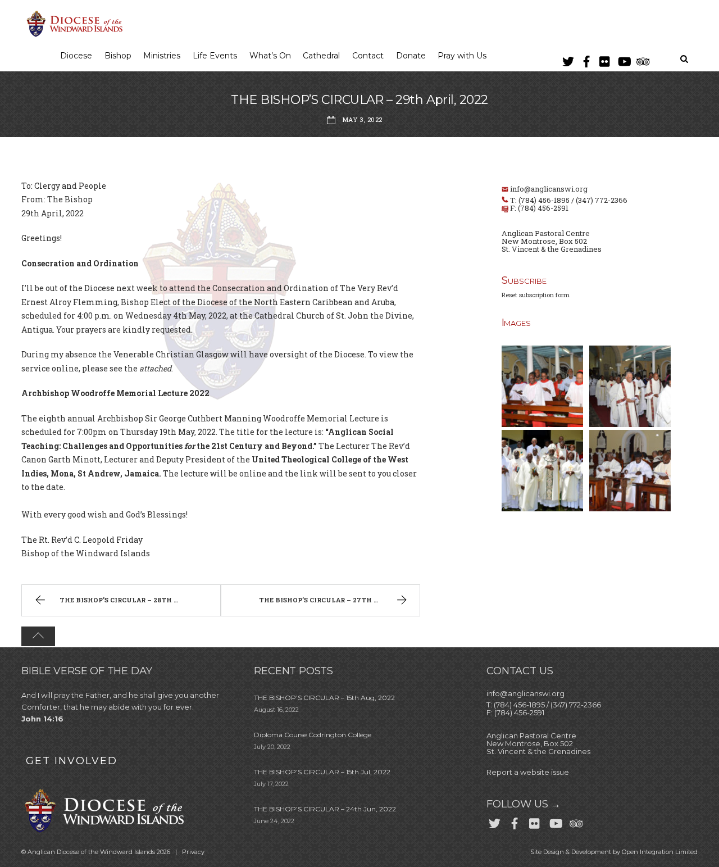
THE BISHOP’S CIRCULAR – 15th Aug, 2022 (324, 697)
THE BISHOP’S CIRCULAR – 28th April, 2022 (136, 600)
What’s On (270, 56)
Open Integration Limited (660, 852)
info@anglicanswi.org (549, 189)
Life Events (215, 56)
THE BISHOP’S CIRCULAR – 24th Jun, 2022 (325, 809)
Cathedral (321, 56)
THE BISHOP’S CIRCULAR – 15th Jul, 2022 (322, 772)
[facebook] (586, 59)
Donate (411, 56)
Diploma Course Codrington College (312, 734)
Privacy (193, 852)
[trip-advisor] (642, 59)
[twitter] (568, 59)
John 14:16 (42, 718)
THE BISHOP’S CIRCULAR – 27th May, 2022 (333, 600)
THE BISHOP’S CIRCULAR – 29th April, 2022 (359, 99)
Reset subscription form (536, 294)
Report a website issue (527, 772)
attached (155, 368)
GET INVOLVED (71, 761)
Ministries (161, 56)
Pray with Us (462, 56)
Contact (368, 56)
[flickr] (605, 59)
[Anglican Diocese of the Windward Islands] (73, 35)
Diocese (76, 56)
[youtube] (623, 59)
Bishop (117, 56)
